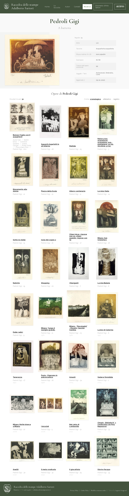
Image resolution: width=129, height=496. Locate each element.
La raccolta (57, 6)
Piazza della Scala (49, 191)
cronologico (95, 99)
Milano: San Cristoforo (102, 239)
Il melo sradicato (48, 469)
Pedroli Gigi (64, 21)
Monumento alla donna (20, 190)
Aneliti (16, 469)
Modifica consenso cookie (98, 490)
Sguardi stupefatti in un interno (50, 145)
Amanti (72, 377)
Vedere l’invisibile (105, 377)
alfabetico (107, 99)
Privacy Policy (74, 490)
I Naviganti (74, 283)
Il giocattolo (74, 469)
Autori (67, 7)
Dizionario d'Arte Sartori (102, 6)
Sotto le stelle (19, 240)
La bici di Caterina (105, 330)
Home (47, 7)
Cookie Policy (85, 490)
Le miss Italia (103, 191)
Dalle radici (18, 332)
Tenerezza (17, 377)
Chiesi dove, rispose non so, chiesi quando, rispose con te (78, 237)
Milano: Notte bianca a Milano (22, 425)
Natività (16, 283)
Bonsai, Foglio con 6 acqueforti (21, 136)
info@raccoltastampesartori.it (42, 490)
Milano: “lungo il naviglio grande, (48, 329)
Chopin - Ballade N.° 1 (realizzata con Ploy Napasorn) (107, 424)
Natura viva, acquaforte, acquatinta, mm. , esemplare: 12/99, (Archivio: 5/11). (106, 142)
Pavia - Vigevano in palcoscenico (49, 376)
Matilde (72, 146)
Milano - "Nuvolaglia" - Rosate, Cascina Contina (78, 328)
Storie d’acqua (104, 469)
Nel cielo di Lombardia (74, 425)
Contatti (77, 7)
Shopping (45, 283)
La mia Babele (104, 283)
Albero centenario (77, 191)
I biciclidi (45, 426)
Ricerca (87, 7)
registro (116, 99)
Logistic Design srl (121, 490)
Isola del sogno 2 (48, 240)
